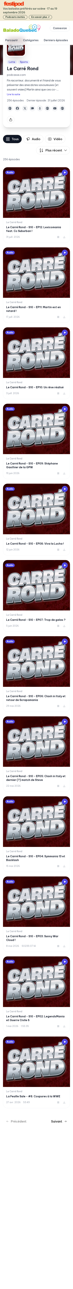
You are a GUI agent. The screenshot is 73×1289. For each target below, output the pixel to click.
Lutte (12, 62)
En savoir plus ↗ (40, 17)
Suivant (56, 1121)
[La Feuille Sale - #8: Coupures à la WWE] (36, 1072)
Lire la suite (13, 94)
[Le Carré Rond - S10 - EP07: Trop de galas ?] (36, 596)
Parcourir (11, 40)
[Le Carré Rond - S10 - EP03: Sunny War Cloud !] (36, 914)
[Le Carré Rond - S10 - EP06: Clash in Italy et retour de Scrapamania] (36, 674)
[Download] (64, 237)
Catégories (31, 40)
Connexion (60, 28)
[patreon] (32, 108)
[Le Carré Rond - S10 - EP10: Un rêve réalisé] (36, 363)
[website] (10, 108)
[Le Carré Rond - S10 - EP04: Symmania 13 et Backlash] (36, 834)
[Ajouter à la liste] (58, 237)
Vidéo (58, 139)
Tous (15, 139)
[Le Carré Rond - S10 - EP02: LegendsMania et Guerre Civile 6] (36, 994)
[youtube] (55, 108)
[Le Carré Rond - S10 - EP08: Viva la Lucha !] (36, 520)
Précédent (18, 1121)
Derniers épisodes (56, 40)
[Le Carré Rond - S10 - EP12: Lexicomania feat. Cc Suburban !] (36, 205)
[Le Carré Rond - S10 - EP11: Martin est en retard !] (36, 285)
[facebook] (17, 108)
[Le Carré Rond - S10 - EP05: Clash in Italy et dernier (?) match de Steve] (36, 754)
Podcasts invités (15, 17)
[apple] (40, 108)
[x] (25, 108)
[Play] (65, 172)
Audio (36, 139)
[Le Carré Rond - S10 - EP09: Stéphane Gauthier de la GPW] (36, 441)
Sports (24, 62)
